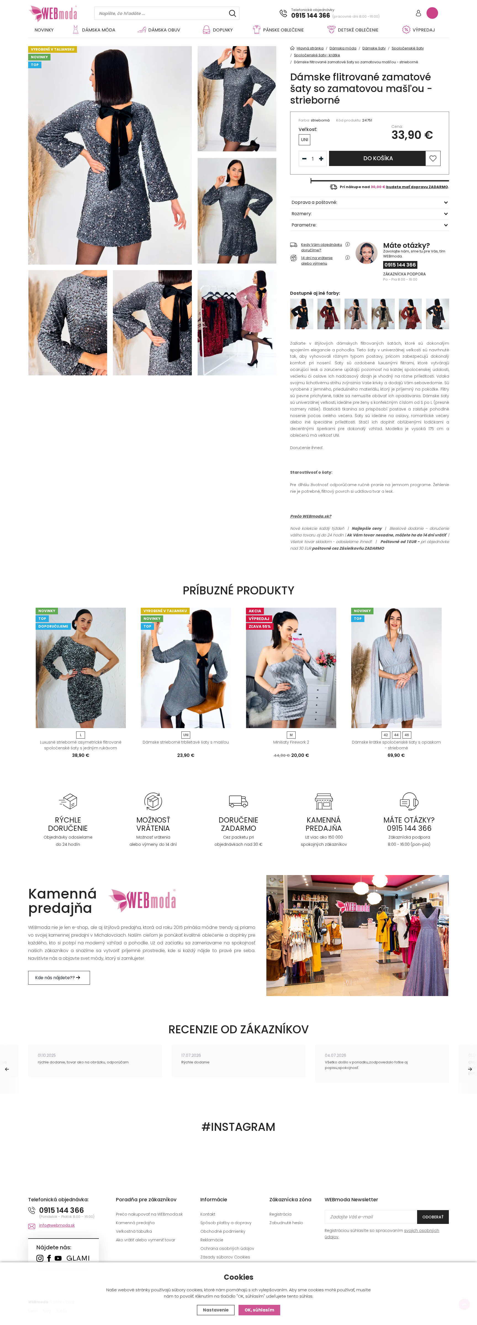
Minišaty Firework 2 (291, 742)
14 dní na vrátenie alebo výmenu (317, 260)
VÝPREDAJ (424, 30)
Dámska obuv (164, 30)
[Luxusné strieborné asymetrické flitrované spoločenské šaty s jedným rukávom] (81, 668)
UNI (304, 139)
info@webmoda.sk (57, 1225)
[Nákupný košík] (432, 13)
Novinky (44, 30)
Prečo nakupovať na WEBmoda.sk (149, 1214)
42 (386, 735)
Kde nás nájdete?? (55, 977)
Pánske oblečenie (283, 30)
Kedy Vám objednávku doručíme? (321, 247)
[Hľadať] (232, 13)
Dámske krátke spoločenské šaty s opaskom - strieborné (396, 745)
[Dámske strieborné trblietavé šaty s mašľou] (186, 668)
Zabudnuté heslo (286, 1223)
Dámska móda (98, 30)
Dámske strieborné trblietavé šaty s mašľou (186, 742)
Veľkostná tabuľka (134, 1231)
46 (407, 735)
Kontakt (207, 1214)
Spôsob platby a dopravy (225, 1223)
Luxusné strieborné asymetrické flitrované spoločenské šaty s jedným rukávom (80, 745)
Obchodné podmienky (222, 1231)
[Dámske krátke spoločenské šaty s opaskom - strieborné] (396, 668)
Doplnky (223, 30)
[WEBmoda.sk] (39, 1258)
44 (396, 735)
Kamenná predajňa (135, 1223)
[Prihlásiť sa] (418, 13)
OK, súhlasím (259, 1310)
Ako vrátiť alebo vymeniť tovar (145, 1240)
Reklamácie (211, 1240)
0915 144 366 (310, 16)
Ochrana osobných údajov (227, 1248)
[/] (68, 801)
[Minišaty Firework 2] (291, 668)
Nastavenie (216, 1310)
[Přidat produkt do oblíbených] (119, 722)
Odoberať (433, 1217)
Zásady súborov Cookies (225, 1257)
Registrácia (280, 1214)
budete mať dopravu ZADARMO (417, 186)
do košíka (378, 158)
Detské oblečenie (358, 30)
